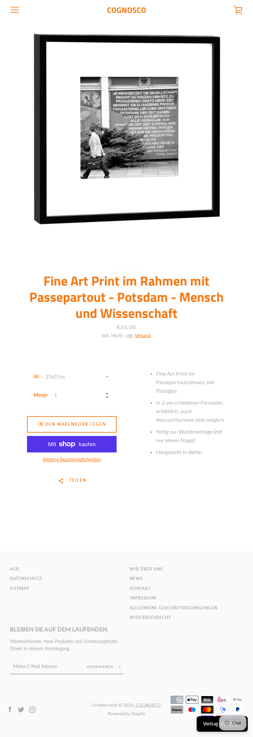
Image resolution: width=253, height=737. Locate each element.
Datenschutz (26, 578)
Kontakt (140, 588)
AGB (14, 569)
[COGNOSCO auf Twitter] (21, 709)
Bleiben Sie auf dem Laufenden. (59, 629)
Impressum (143, 598)
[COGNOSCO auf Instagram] (32, 709)
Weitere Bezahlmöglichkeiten (72, 459)
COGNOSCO (126, 10)
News (136, 578)
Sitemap (19, 588)
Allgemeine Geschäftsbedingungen (173, 607)
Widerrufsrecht (150, 617)
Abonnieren (100, 667)
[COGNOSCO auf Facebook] (10, 709)
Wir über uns (146, 569)
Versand (143, 335)
